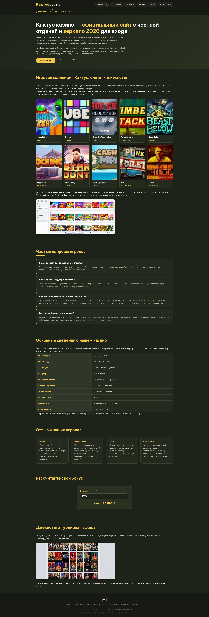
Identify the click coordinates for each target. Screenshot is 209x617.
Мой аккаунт (43, 11)
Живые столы (165, 4)
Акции (152, 4)
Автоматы (130, 4)
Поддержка (116, 4)
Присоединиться (60, 11)
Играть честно (45, 60)
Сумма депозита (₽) (88, 491)
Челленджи (102, 4)
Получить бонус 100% (68, 60)
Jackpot (142, 4)
